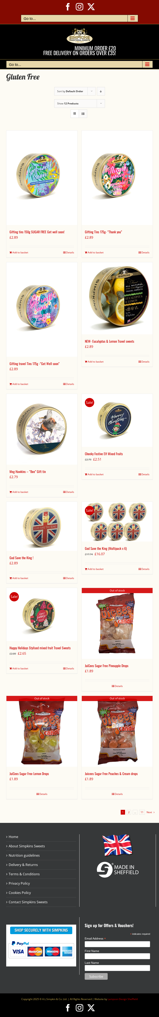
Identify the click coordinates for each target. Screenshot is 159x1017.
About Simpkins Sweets (27, 846)
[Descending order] (101, 91)
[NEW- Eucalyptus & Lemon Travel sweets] (117, 298)
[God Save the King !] (41, 526)
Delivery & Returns (23, 864)
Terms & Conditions (24, 874)
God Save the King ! (21, 557)
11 (142, 812)
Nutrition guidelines (24, 855)
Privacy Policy (19, 883)
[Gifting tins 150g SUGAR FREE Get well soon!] (41, 178)
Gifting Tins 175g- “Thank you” (103, 231)
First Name (92, 951)
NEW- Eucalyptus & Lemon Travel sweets (109, 341)
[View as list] (83, 114)
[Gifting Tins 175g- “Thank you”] (117, 178)
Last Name (92, 962)
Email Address (95, 939)
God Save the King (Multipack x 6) (106, 548)
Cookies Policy (20, 892)
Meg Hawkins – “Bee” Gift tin (28, 471)
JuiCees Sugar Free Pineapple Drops (106, 665)
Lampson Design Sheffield (123, 999)
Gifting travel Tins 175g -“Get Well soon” (34, 363)
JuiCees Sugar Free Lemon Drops (29, 773)
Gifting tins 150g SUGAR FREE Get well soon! (37, 231)
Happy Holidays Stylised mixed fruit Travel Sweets (40, 647)
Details (70, 252)
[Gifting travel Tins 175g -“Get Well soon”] (41, 309)
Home (13, 836)
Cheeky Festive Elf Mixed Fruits (104, 453)
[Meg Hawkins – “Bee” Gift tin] (41, 429)
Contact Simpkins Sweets (28, 902)
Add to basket (20, 252)
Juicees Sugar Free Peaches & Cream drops (111, 773)
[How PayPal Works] (41, 940)
